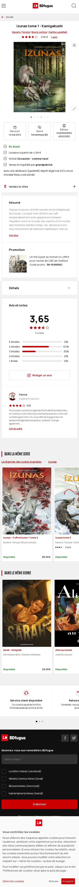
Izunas (52, 461)
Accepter (68, 881)
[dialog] (39, 851)
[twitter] (74, 738)
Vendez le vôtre (18, 186)
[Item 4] (44, 117)
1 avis (54, 37)
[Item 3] (41, 117)
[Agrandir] (74, 109)
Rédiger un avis (42, 375)
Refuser (54, 881)
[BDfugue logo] (43, 5)
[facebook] (65, 738)
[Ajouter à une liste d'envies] (74, 45)
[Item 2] (37, 117)
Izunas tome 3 (63, 537)
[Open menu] (3, 5)
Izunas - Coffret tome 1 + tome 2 (20, 537)
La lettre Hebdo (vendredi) (25, 771)
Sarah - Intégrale (12, 650)
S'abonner (39, 804)
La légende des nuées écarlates (21, 461)
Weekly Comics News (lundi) (26, 778)
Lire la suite (15, 428)
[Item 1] (34, 117)
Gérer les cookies (13, 881)
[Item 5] (47, 117)
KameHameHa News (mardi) (26, 793)
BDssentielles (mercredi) (24, 786)
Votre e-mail (12, 759)
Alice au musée (63, 650)
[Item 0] (31, 117)
